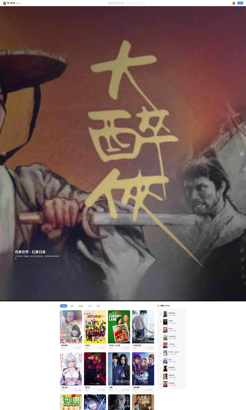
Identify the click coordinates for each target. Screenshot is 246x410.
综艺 (89, 306)
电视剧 (81, 306)
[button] (120, 298)
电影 (71, 306)
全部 (63, 306)
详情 (64, 340)
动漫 (98, 306)
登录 (240, 3)
